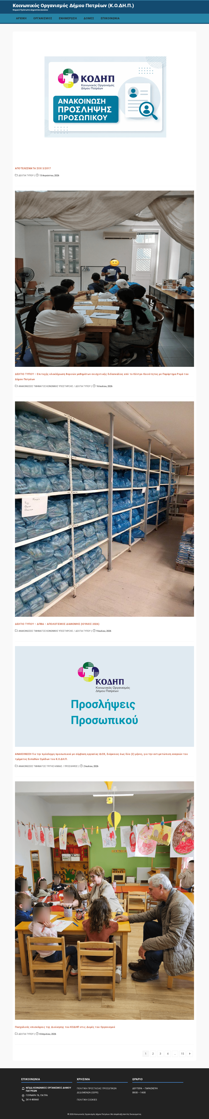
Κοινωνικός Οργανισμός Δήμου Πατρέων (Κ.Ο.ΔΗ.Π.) (73, 5)
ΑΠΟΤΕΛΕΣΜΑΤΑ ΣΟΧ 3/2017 (33, 168)
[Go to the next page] (190, 1054)
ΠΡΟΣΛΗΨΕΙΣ (71, 766)
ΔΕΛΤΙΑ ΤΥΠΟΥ (26, 175)
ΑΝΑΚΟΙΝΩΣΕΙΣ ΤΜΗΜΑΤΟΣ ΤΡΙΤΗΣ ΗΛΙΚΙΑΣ (40, 766)
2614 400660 (32, 1099)
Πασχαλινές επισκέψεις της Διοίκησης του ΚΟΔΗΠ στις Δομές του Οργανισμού (65, 1027)
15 (182, 1053)
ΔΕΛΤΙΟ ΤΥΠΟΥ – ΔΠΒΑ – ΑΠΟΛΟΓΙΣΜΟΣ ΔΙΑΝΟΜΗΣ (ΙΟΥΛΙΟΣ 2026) (57, 624)
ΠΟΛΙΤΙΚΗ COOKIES (87, 1099)
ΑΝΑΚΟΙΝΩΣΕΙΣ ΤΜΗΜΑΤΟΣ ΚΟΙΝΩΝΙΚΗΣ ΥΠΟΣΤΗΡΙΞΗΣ (46, 386)
